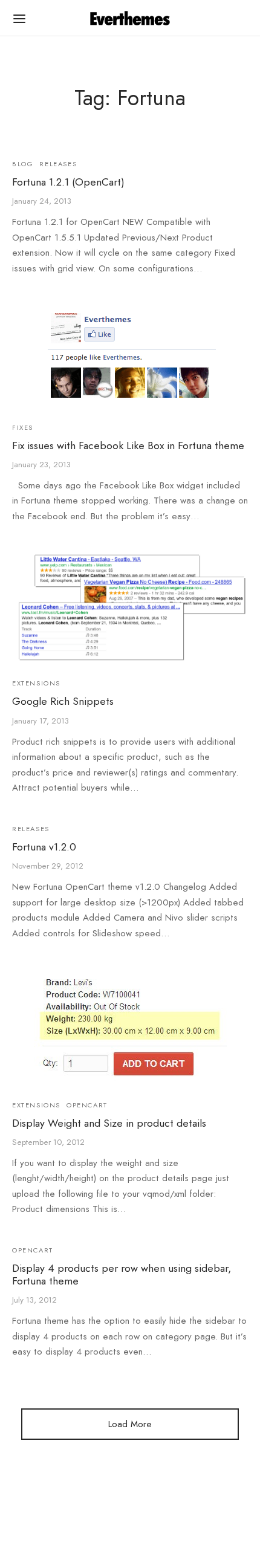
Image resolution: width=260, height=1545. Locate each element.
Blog (22, 164)
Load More (130, 1424)
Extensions (36, 683)
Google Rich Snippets (63, 701)
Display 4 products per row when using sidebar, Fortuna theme (121, 1274)
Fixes (22, 427)
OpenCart (87, 1104)
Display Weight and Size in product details (109, 1122)
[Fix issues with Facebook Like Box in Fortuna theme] (130, 356)
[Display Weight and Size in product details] (130, 1027)
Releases (58, 164)
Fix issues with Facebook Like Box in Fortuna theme (128, 445)
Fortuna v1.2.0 (44, 847)
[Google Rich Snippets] (130, 608)
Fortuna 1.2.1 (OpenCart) (68, 182)
